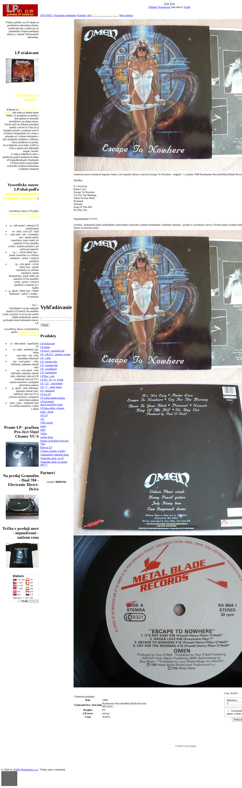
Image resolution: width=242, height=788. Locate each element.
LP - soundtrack (48, 369)
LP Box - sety (47, 376)
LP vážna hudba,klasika (52, 398)
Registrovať (164, 7)
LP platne (45, 347)
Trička (43, 433)
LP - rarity (45, 358)
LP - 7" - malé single (51, 387)
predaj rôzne (46, 437)
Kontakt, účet (85, 15)
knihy (43, 426)
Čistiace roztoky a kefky (53, 451)
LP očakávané (47, 343)
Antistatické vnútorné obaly (54, 454)
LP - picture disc (48, 361)
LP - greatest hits (49, 365)
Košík (187, 7)
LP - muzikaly (47, 390)
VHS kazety (46, 422)
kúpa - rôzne (46, 411)
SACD (44, 415)
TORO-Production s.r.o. (25, 769)
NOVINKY (46, 15)
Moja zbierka (126, 15)
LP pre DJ (45, 394)
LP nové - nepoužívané (52, 350)
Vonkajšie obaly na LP (52, 458)
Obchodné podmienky (65, 15)
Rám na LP (46, 447)
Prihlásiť (153, 7)
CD (42, 419)
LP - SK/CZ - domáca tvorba (55, 354)
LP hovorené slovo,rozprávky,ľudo (51, 403)
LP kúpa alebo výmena (52, 408)
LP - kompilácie (48, 372)
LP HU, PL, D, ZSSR (51, 379)
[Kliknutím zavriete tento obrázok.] (9, 778)
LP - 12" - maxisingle (51, 383)
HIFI (42, 430)
